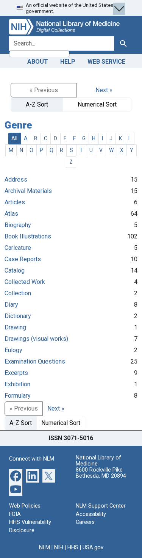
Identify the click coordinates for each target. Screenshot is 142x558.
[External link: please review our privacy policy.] (15, 475)
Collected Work (25, 281)
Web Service (106, 61)
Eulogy (13, 350)
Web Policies (25, 506)
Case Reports (23, 259)
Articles (15, 202)
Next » (103, 90)
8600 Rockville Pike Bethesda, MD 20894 (101, 473)
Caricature (18, 247)
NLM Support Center (101, 506)
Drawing (15, 327)
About (37, 61)
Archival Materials (28, 190)
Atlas (11, 213)
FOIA (15, 514)
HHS (72, 547)
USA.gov (93, 547)
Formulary (18, 395)
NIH (58, 547)
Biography (18, 225)
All (14, 138)
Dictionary (18, 316)
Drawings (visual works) (36, 338)
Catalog (15, 270)
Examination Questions (35, 361)
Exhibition (17, 384)
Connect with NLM (31, 459)
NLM (44, 547)
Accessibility (91, 514)
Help (67, 61)
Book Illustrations (28, 236)
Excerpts (16, 372)
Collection (18, 293)
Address (16, 179)
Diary (11, 304)
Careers (85, 522)
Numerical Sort (97, 104)
